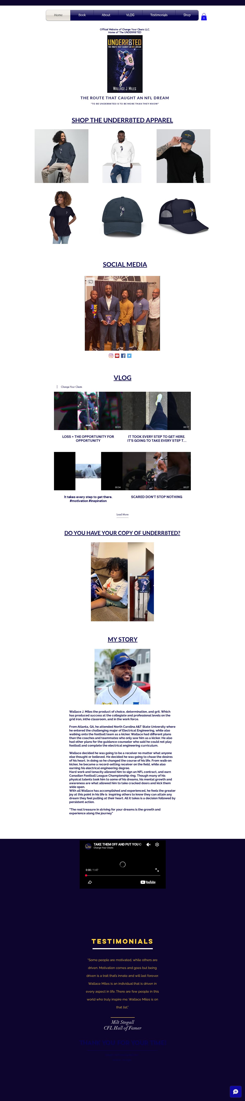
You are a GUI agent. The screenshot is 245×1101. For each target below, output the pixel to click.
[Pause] (89, 346)
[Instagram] (111, 356)
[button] (204, 16)
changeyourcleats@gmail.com (122, 1054)
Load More (122, 514)
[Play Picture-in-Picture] (149, 346)
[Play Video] (88, 410)
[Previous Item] (97, 581)
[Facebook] (123, 356)
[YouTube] (117, 356)
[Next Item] (148, 581)
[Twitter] (129, 356)
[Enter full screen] (155, 346)
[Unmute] (95, 346)
